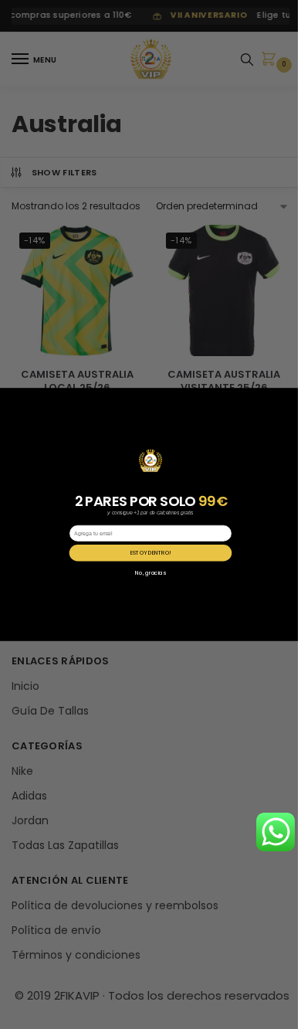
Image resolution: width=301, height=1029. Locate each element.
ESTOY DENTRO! (150, 553)
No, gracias (150, 572)
